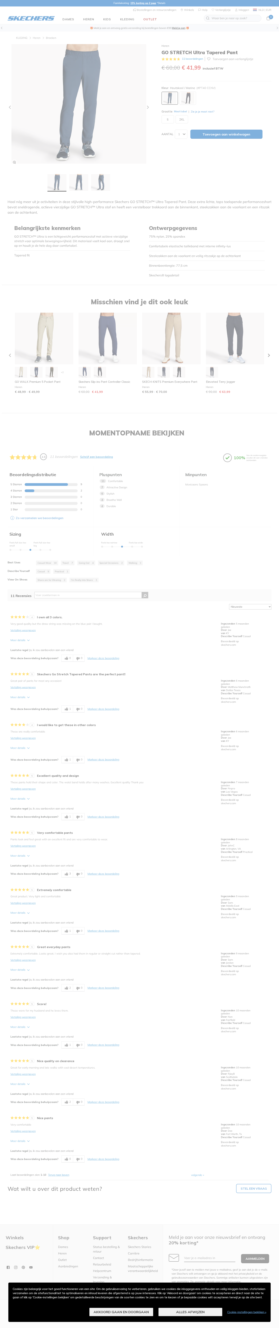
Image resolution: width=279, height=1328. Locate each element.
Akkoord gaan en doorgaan (121, 1312)
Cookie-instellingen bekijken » (246, 1312)
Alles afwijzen (190, 1312)
